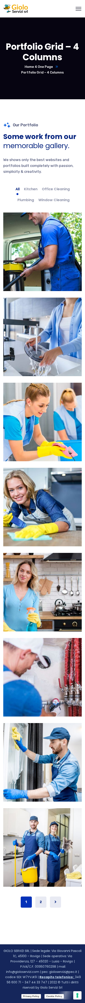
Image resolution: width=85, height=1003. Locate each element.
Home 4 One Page (39, 67)
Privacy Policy (31, 996)
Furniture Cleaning (43, 521)
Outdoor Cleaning (42, 436)
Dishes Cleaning (43, 351)
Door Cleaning (43, 776)
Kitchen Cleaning (42, 606)
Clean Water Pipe (42, 691)
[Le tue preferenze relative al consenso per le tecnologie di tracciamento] (77, 995)
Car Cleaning (43, 266)
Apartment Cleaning (42, 862)
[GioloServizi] (15, 8)
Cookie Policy (54, 996)
